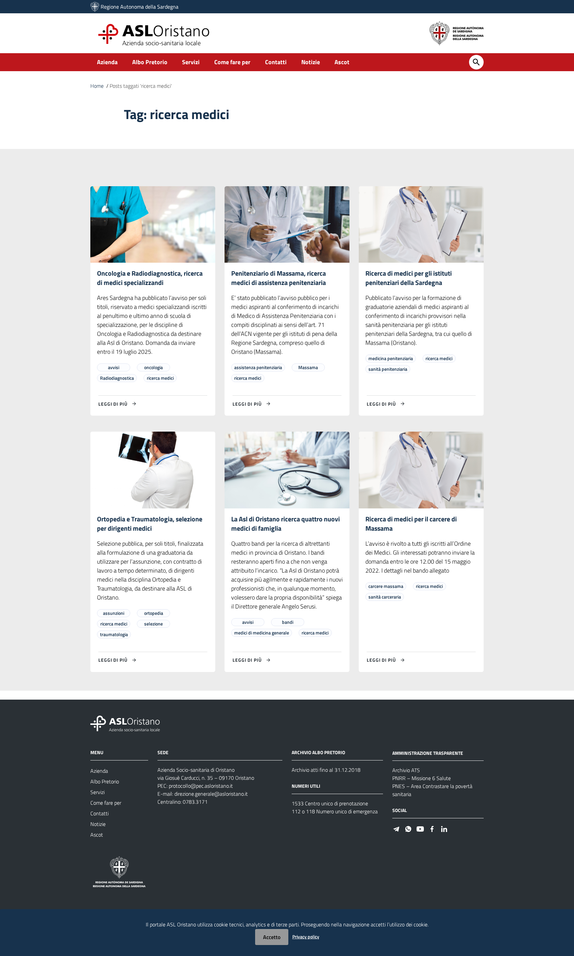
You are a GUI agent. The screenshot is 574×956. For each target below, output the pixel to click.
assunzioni (113, 613)
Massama (308, 367)
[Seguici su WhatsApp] (408, 828)
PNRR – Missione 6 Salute (421, 778)
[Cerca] (476, 62)
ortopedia (153, 613)
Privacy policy (305, 936)
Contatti (276, 62)
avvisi (113, 367)
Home (97, 86)
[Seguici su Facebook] (432, 828)
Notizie (310, 62)
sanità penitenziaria (387, 368)
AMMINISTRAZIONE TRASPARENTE (427, 752)
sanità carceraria (384, 596)
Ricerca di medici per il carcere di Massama (411, 523)
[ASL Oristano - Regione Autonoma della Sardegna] (125, 722)
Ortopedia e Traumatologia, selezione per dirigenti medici (149, 523)
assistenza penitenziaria (258, 367)
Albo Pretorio (149, 62)
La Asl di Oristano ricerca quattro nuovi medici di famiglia (285, 523)
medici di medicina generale (261, 632)
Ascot (342, 62)
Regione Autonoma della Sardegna (139, 7)
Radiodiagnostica (117, 377)
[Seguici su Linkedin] (444, 828)
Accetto (271, 937)
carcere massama (385, 586)
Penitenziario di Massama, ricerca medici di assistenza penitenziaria (278, 278)
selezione (153, 623)
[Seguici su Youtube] (420, 828)
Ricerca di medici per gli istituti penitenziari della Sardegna (408, 278)
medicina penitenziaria (390, 358)
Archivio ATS (406, 770)
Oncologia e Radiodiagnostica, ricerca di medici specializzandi (150, 278)
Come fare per (232, 62)
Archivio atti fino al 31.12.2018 (326, 770)
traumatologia (114, 634)
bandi (287, 621)
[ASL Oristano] (94, 7)
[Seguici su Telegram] (396, 828)
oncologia (153, 367)
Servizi (191, 62)
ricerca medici (160, 377)
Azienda (107, 62)
